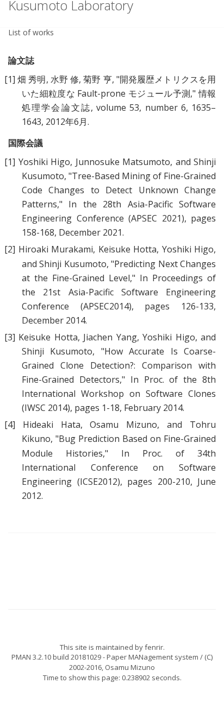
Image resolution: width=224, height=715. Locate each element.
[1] (9, 79)
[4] (9, 425)
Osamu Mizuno (130, 667)
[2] (9, 249)
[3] (9, 337)
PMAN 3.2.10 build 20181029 (56, 657)
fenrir (154, 647)
